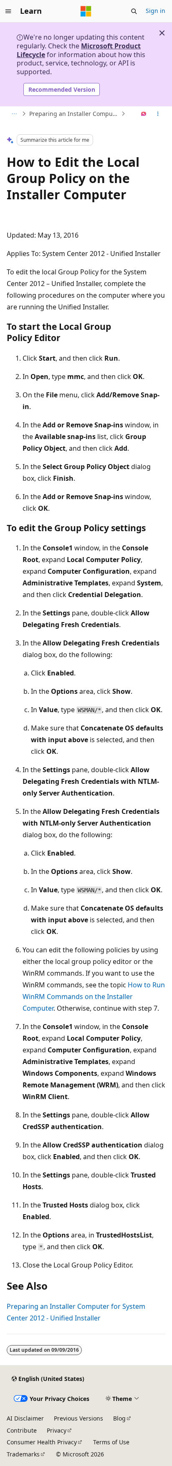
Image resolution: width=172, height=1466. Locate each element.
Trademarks (23, 1454)
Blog (119, 1418)
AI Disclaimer (25, 1418)
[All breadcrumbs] (14, 113)
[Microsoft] (86, 11)
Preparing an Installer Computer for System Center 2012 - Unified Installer (74, 114)
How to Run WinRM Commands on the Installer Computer (94, 996)
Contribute (22, 1430)
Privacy (56, 1430)
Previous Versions (78, 1418)
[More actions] (158, 113)
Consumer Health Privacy (42, 1442)
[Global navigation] (8, 11)
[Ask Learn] (144, 113)
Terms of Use (111, 1442)
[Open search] (134, 11)
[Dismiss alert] (162, 33)
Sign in (155, 11)
